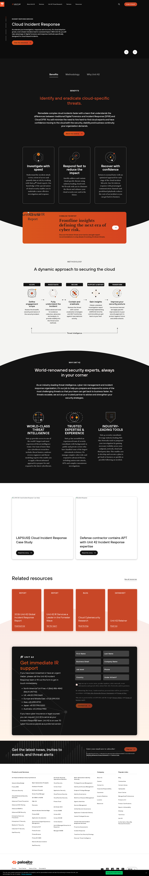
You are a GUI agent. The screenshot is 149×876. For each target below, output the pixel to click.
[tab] (6, 19)
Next (135, 52)
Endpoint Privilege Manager (82, 790)
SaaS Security (16, 832)
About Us (99, 777)
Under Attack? (130, 4)
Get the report (52, 626)
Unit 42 (120, 818)
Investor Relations (102, 796)
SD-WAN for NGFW (37, 797)
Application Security (59, 790)
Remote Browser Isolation (39, 841)
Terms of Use (33, 868)
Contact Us (100, 785)
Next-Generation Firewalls (40, 783)
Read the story (23, 553)
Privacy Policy (117, 697)
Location (99, 800)
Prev (126, 52)
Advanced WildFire (17, 808)
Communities (122, 781)
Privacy (14, 868)
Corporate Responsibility (104, 788)
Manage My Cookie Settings (114, 872)
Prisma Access (36, 830)
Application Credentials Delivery (83, 812)
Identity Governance (80, 794)
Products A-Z (122, 800)
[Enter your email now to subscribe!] (104, 750)
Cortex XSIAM (58, 810)
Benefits (53, 74)
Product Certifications (124, 803)
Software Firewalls (37, 790)
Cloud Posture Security (60, 794)
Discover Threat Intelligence (82, 838)
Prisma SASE (35, 814)
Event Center (122, 792)
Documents (42, 868)
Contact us (82, 706)
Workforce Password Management (84, 797)
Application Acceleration (39, 818)
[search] (119, 4)
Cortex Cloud (57, 786)
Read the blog (83, 626)
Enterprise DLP (36, 827)
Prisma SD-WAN (36, 838)
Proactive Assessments (81, 827)
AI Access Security (17, 790)
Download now (20, 626)
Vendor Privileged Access (81, 816)
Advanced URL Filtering (18, 805)
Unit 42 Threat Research (55, 4)
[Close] (146, 873)
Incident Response (79, 830)
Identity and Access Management (84, 786)
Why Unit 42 (93, 74)
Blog (119, 777)
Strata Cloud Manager (38, 794)
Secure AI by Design (18, 783)
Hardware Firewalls (37, 786)
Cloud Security (58, 783)
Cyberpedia (121, 788)
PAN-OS (34, 801)
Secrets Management (80, 805)
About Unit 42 (31, 4)
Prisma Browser (36, 834)
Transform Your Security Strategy (83, 834)
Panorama (35, 805)
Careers (99, 781)
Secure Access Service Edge (41, 810)
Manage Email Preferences (126, 796)
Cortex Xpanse (58, 821)
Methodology (73, 74)
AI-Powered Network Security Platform (24, 777)
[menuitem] (18, 4)
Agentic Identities (79, 801)
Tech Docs (121, 814)
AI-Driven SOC (58, 807)
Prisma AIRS (15, 786)
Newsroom (100, 803)
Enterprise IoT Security (18, 821)
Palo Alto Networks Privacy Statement (100, 693)
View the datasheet (21, 42)
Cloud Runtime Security (60, 797)
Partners (68, 4)
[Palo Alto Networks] (17, 4)
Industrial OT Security (18, 828)
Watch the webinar (72, 133)
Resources (79, 4)
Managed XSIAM (58, 830)
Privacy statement (26, 874)
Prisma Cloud (57, 801)
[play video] (43, 513)
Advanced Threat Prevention (20, 801)
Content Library (122, 785)
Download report (115, 228)
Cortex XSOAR (58, 818)
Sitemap (120, 811)
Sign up (129, 749)
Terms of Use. (122, 693)
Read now (113, 626)
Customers (100, 792)
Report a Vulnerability (124, 807)
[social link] (102, 869)
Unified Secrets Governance (82, 809)
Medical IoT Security (18, 825)
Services (41, 4)
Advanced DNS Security (19, 812)
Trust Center (22, 868)
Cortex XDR (57, 814)
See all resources (131, 579)
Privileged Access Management (83, 783)
